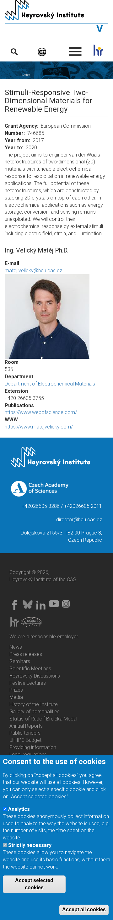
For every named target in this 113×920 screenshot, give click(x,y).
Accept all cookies (84, 909)
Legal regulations (28, 755)
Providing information (32, 747)
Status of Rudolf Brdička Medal (43, 719)
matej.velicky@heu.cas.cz (33, 271)
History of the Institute (33, 704)
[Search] (14, 52)
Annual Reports (26, 726)
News (15, 647)
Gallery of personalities (34, 712)
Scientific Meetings (30, 669)
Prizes (16, 690)
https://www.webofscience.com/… (42, 412)
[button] (56, 316)
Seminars (19, 661)
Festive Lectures (27, 683)
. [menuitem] (75, 49)
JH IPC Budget (25, 740)
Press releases (25, 654)
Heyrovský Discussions (34, 676)
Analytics (19, 809)
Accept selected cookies (34, 884)
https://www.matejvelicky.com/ (39, 427)
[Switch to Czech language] (42, 52)
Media (16, 697)
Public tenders (24, 733)
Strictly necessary (29, 845)
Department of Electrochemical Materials (50, 384)
